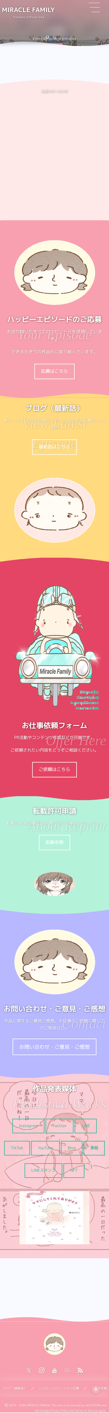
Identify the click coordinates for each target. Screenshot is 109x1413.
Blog (72, 1148)
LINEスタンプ (43, 1170)
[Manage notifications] (95, 1389)
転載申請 (54, 842)
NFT (74, 1170)
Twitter (59, 1126)
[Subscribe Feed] (80, 1370)
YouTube (45, 1148)
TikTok (17, 1148)
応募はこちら (54, 371)
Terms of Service (86, 1411)
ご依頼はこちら (54, 769)
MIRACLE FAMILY (28, 10)
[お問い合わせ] (67, 1370)
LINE (85, 1126)
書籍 (94, 1148)
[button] (47, 37)
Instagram (28, 1126)
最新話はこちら (54, 447)
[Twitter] (29, 1370)
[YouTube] (54, 1370)
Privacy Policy (59, 1411)
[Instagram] (41, 1370)
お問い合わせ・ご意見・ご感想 (54, 1046)
